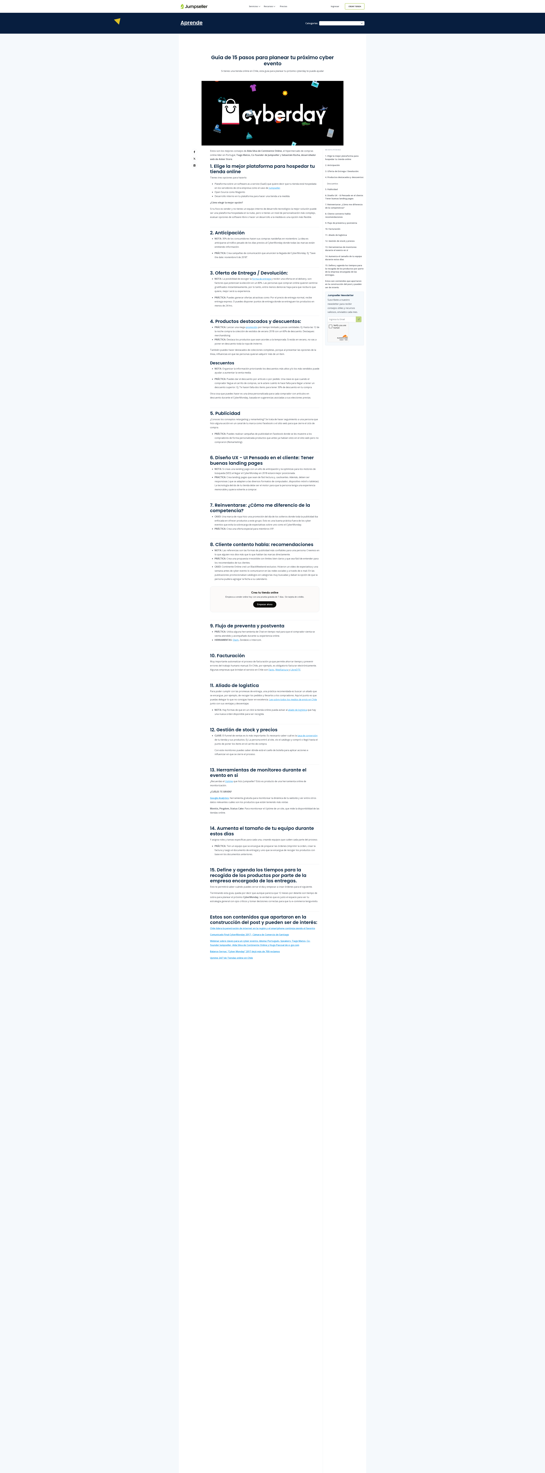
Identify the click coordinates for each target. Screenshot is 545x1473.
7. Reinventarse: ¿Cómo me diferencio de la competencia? (344, 206)
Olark (236, 639)
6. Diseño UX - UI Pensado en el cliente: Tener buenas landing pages (344, 197)
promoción (251, 327)
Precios (283, 6)
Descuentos (332, 183)
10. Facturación (332, 229)
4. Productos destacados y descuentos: (344, 177)
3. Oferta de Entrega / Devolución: (342, 171)
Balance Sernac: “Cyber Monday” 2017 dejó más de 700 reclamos (245, 951)
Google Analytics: (219, 798)
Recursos (268, 6)
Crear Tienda (354, 6)
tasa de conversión (307, 735)
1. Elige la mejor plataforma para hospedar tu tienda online (342, 158)
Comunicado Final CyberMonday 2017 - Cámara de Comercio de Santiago (249, 934)
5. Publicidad (331, 189)
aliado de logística (297, 709)
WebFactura (281, 669)
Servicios (253, 6)
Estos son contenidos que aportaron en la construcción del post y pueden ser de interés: (343, 284)
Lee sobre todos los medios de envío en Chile (293, 699)
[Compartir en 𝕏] (194, 158)
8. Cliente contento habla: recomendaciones (338, 215)
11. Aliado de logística (336, 235)
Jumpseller (274, 188)
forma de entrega (261, 278)
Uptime (229, 781)
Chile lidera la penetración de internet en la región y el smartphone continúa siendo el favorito (262, 928)
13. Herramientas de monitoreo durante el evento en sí (341, 249)
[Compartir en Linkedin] (194, 165)
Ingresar (335, 6)
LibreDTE (295, 669)
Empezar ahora (264, 604)
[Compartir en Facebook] (194, 152)
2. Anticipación (332, 165)
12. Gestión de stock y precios (340, 241)
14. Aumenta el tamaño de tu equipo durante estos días (343, 258)
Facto (271, 669)
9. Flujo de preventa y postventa (341, 223)
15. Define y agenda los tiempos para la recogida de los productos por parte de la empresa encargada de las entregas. (344, 270)
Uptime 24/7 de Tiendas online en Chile (231, 957)
